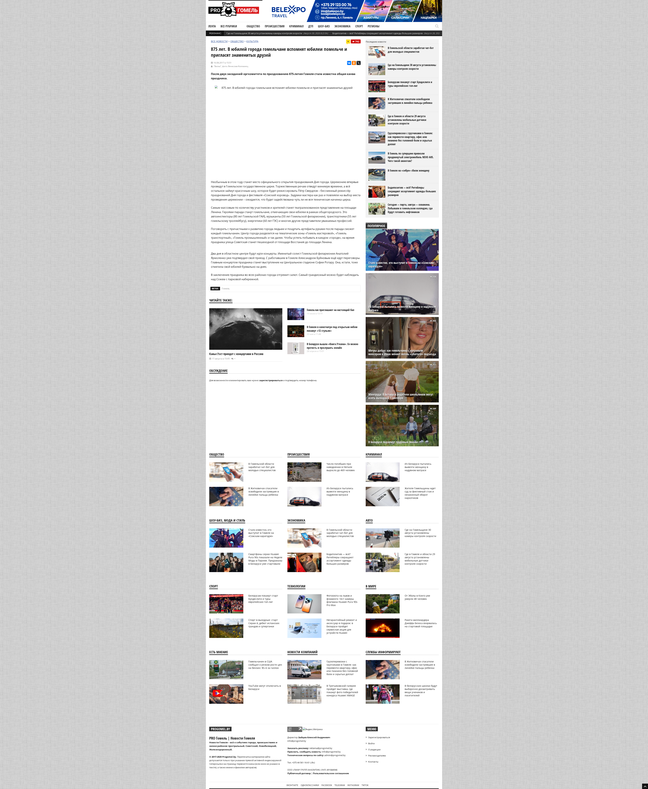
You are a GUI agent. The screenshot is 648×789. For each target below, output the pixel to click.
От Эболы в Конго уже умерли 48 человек (417, 597)
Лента (212, 26)
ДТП (310, 26)
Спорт (359, 26)
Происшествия (275, 26)
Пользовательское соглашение (331, 773)
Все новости (219, 41)
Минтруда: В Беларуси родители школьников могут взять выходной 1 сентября (400, 396)
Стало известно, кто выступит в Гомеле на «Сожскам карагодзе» (401, 264)
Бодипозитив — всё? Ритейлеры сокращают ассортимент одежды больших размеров (377, 33)
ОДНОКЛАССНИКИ (310, 785)
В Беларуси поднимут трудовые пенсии (393, 442)
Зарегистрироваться (379, 737)
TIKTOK (365, 785)
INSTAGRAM (353, 785)
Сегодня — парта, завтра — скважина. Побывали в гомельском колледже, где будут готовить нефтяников (410, 208)
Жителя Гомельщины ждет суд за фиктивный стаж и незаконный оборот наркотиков (420, 493)
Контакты (373, 761)
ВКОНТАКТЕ (292, 785)
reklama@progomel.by (320, 748)
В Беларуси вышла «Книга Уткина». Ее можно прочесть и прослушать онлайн (332, 346)
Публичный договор (299, 773)
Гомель (226, 288)
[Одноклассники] (354, 63)
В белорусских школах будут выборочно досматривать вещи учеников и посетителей (421, 690)
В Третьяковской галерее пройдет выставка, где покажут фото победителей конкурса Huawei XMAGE (342, 690)
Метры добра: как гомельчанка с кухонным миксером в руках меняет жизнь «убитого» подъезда (402, 352)
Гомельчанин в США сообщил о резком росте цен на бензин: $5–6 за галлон (265, 664)
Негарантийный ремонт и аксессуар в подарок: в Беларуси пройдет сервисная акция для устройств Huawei (342, 626)
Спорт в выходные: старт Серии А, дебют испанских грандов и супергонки (263, 623)
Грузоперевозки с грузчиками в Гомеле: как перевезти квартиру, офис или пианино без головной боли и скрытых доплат (410, 138)
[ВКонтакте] (349, 63)
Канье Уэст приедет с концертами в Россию (236, 354)
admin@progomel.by (335, 755)
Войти (371, 743)
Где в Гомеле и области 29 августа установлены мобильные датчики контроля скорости (407, 119)
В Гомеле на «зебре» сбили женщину (408, 170)
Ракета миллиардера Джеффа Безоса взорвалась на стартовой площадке (421, 623)
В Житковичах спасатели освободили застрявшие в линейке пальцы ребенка (410, 101)
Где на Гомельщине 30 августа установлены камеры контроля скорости (264, 33)
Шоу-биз (324, 26)
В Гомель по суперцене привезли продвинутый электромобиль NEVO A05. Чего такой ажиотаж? (411, 157)
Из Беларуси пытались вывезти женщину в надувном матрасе (402, 308)
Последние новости (376, 41)
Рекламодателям (377, 755)
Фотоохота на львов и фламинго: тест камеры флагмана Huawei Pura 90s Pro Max (342, 600)
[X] (359, 63)
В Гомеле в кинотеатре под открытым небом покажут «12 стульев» (332, 329)
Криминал (296, 26)
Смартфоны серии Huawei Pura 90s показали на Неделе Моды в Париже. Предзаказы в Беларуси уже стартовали (265, 559)
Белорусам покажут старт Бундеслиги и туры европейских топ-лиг (410, 84)
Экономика (342, 26)
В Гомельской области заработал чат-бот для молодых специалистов (411, 50)
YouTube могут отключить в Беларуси (264, 687)
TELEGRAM (339, 785)
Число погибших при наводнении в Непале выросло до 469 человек (341, 467)
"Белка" (217, 66)
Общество (253, 26)
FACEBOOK (326, 785)
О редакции (374, 749)
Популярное (376, 225)
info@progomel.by (296, 740)
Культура (252, 41)
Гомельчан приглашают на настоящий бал (330, 310)
